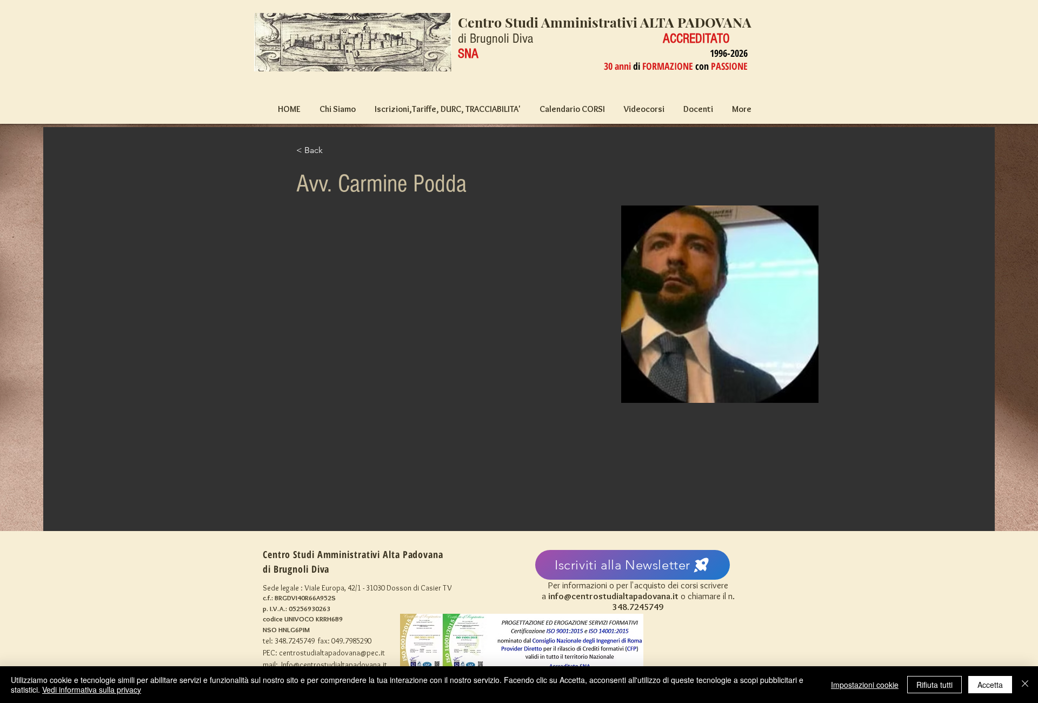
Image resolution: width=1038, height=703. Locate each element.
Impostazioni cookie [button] (865, 684)
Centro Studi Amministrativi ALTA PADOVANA (604, 22)
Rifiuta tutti (934, 684)
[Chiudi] (1025, 684)
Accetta (990, 684)
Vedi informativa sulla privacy (91, 689)
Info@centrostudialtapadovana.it (334, 664)
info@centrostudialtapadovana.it (613, 596)
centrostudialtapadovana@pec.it (332, 653)
